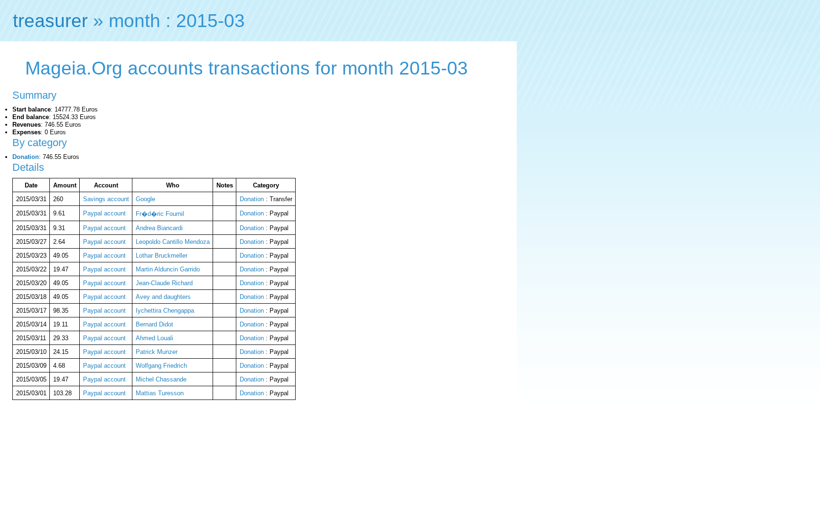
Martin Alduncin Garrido (168, 269)
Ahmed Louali (154, 338)
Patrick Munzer (156, 351)
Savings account (106, 199)
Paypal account (104, 213)
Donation (25, 156)
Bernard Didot (154, 324)
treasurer (50, 20)
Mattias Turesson (160, 393)
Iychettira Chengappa (165, 310)
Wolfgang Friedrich (161, 365)
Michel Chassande (161, 379)
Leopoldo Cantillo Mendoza (173, 241)
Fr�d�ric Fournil (160, 213)
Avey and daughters (163, 296)
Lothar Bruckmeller (161, 255)
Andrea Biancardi (159, 228)
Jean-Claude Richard (164, 283)
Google (145, 199)
